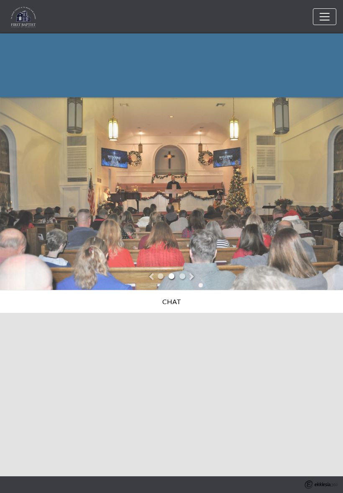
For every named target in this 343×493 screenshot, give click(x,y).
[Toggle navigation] (324, 16)
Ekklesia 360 (321, 484)
